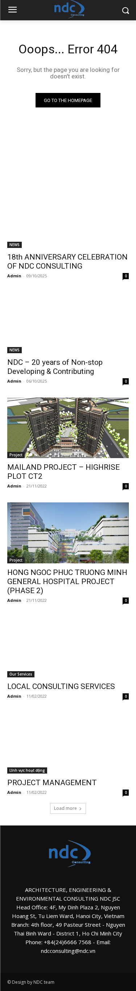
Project (15, 454)
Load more (65, 808)
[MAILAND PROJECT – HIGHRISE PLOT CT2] (68, 427)
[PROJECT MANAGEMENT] (68, 743)
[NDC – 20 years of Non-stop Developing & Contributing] (68, 322)
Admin (14, 275)
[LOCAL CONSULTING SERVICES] (68, 647)
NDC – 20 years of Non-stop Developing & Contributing (55, 367)
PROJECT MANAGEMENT (52, 782)
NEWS (14, 244)
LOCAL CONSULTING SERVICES (61, 686)
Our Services (20, 674)
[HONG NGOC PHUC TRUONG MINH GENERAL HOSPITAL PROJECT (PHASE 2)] (68, 532)
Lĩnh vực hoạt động (27, 770)
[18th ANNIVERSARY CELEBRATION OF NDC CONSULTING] (68, 217)
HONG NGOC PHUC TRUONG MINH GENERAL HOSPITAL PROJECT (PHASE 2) (67, 581)
